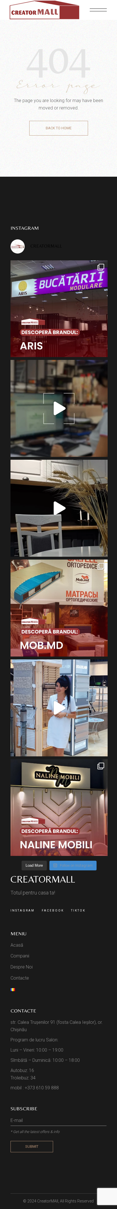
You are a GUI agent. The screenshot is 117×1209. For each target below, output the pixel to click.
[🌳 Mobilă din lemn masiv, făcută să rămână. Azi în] (59, 608)
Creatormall (43, 879)
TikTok (78, 910)
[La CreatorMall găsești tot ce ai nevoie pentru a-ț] (59, 707)
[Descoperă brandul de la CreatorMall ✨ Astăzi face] (59, 308)
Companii (20, 956)
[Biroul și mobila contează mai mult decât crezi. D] (59, 408)
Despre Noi (22, 967)
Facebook (53, 910)
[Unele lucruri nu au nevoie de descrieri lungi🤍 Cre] (59, 508)
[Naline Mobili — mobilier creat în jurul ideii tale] (59, 807)
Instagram (23, 910)
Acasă (17, 945)
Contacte (20, 978)
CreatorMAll (47, 1201)
